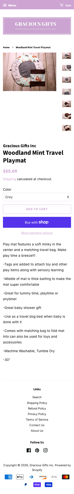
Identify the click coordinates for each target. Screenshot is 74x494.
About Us (37, 430)
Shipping (9, 179)
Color (7, 189)
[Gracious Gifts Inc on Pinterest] (37, 451)
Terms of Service (37, 419)
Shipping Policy (37, 403)
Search (37, 397)
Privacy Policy (37, 414)
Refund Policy (37, 408)
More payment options (37, 233)
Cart (68, 6)
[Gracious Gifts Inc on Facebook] (28, 451)
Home (6, 47)
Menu (12, 5)
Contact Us (37, 425)
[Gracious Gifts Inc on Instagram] (45, 451)
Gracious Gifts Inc (41, 465)
